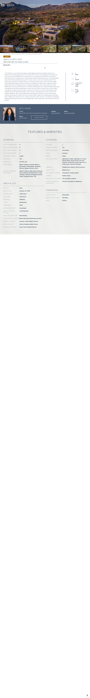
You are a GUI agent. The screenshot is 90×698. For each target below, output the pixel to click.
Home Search (62, 4)
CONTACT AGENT (39, 117)
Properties (53, 4)
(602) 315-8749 (55, 113)
